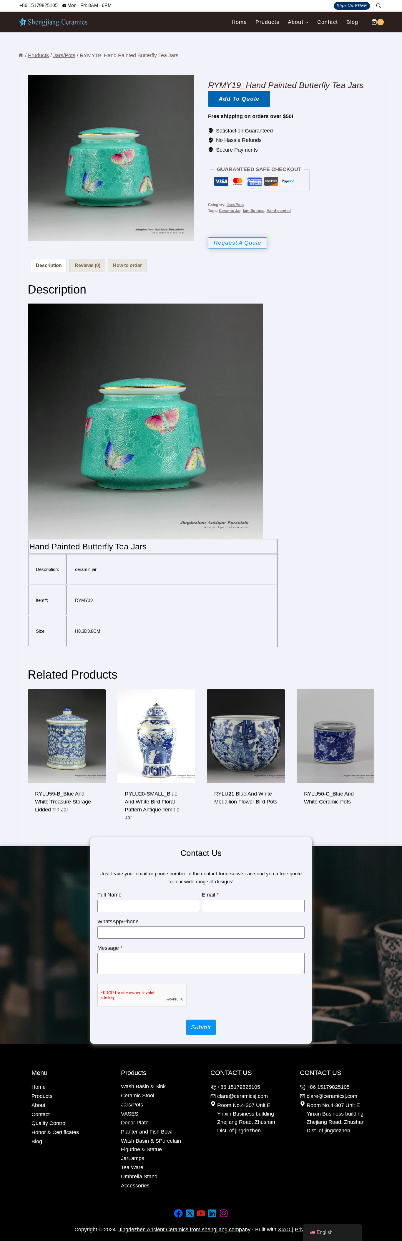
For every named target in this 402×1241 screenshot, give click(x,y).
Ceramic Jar (229, 211)
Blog (352, 22)
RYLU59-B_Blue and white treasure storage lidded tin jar (63, 802)
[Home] (21, 55)
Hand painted (279, 211)
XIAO (285, 1229)
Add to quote (239, 99)
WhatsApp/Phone (118, 921)
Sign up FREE (352, 5)
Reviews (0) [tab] (87, 265)
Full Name (109, 895)
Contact (327, 22)
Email (210, 895)
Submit (201, 1027)
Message (109, 948)
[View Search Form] (378, 6)
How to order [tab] (127, 265)
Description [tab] (49, 265)
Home (239, 22)
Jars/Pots (235, 205)
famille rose (253, 211)
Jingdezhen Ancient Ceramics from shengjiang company (184, 1229)
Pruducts (267, 22)
